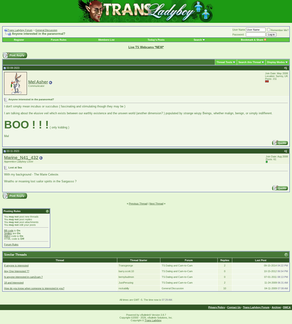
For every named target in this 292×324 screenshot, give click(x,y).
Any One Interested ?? (16, 271)
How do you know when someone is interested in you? (34, 288)
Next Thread (156, 203)
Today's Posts (156, 39)
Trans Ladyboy (153, 320)
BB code (8, 230)
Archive (276, 307)
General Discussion (46, 30)
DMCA (287, 307)
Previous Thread (138, 203)
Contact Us (234, 307)
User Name (238, 29)
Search (198, 39)
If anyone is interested (16, 265)
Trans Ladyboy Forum (20, 30)
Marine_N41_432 (21, 157)
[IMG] (7, 236)
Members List (106, 39)
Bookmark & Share (252, 39)
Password (238, 34)
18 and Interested (13, 282)
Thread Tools (224, 62)
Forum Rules (58, 39)
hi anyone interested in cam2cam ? (23, 277)
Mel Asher (38, 82)
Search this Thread (249, 62)
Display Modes (276, 62)
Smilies (8, 233)
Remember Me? (280, 30)
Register (19, 39)
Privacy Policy (216, 307)
